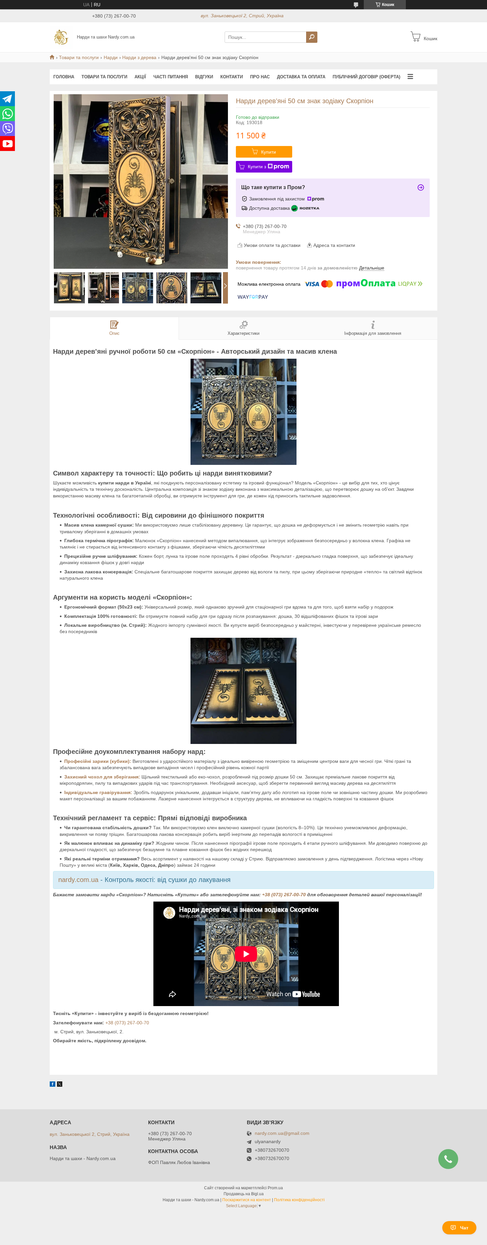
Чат (464, 1227)
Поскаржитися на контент (246, 1200)
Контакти (231, 76)
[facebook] (52, 1085)
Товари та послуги (79, 57)
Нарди (111, 57)
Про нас (260, 76)
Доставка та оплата (301, 76)
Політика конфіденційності (299, 1200)
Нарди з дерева (139, 57)
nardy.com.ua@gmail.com (282, 1133)
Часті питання (170, 76)
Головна (63, 76)
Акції (140, 76)
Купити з (257, 166)
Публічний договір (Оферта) (366, 76)
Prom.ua (275, 1188)
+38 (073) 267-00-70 (284, 894)
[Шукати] (311, 37)
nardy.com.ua (78, 879)
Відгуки (204, 76)
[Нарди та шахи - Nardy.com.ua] (61, 36)
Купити (268, 152)
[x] (59, 1085)
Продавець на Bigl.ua (244, 1194)
